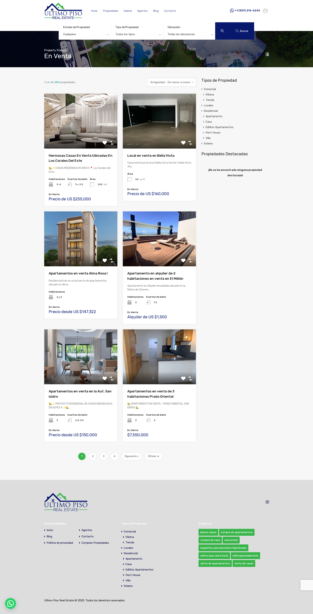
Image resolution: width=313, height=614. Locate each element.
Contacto (170, 11)
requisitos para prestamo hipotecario (223, 548)
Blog (156, 11)
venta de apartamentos (215, 563)
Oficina (210, 94)
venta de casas (243, 563)
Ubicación (174, 27)
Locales (208, 105)
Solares (208, 143)
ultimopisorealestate (245, 555)
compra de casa (210, 540)
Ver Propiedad (81, 137)
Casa (209, 121)
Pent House (213, 132)
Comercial (210, 89)
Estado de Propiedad (76, 27)
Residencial (211, 111)
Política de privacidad (60, 543)
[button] (10, 603)
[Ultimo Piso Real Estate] (63, 17)
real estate (231, 540)
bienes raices (208, 532)
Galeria (128, 11)
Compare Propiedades (95, 543)
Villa (208, 138)
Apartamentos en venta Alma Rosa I (78, 273)
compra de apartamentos (237, 532)
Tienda (210, 100)
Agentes (142, 11)
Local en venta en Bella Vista (150, 155)
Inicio (94, 11)
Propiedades (110, 11)
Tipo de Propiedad (127, 27)
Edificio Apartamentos (219, 127)
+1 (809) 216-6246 (247, 10)
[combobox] (85, 35)
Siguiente (130, 456)
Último (152, 456)
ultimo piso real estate (214, 555)
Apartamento (214, 116)
